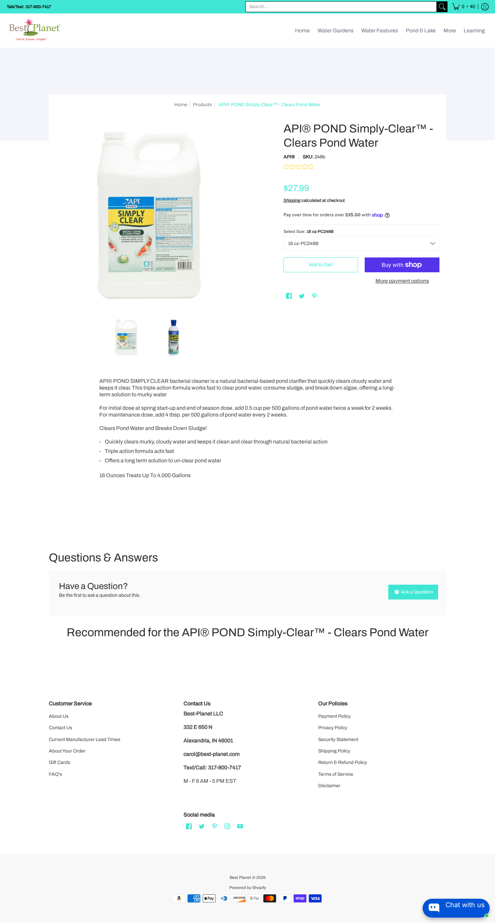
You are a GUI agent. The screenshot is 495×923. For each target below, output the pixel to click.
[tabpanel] (247, 452)
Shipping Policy (334, 750)
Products (202, 104)
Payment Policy (334, 716)
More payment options (402, 281)
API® (289, 156)
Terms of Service (335, 774)
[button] (463, 6)
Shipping (292, 200)
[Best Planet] (35, 30)
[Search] (442, 6)
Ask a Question (416, 591)
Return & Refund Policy (342, 762)
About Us (58, 716)
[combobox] (341, 6)
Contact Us (60, 727)
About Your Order (67, 750)
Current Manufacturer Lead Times (84, 739)
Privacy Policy (332, 727)
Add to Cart (321, 264)
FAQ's (55, 774)
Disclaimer (329, 785)
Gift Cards (59, 762)
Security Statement (338, 739)
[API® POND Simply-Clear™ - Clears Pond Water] (126, 337)
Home (180, 104)
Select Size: (308, 231)
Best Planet (240, 877)
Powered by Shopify (247, 887)
